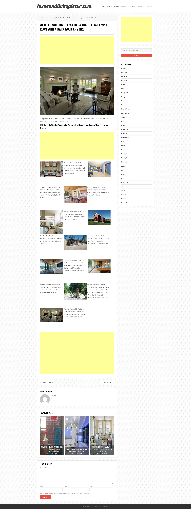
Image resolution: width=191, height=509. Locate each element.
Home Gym (124, 129)
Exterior (123, 105)
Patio (122, 170)
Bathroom (132, 6)
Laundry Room (125, 158)
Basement (124, 72)
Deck (122, 88)
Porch (123, 178)
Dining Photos (125, 93)
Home (103, 6)
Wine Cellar (124, 203)
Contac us (150, 6)
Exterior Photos (125, 109)
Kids (122, 141)
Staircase (123, 194)
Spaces (123, 190)
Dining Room (141, 6)
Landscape (124, 150)
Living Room (124, 6)
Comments (43, 468)
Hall (122, 121)
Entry (122, 101)
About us (109, 6)
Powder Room (125, 182)
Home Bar (124, 125)
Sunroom (124, 199)
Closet (123, 84)
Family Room (125, 113)
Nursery (123, 166)
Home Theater (125, 137)
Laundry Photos (125, 154)
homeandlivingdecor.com (64, 5)
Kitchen (116, 6)
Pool (122, 174)
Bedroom (124, 80)
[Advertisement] (77, 50)
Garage (123, 117)
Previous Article (48, 382)
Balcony (123, 68)
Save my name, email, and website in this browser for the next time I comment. (65, 493)
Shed (122, 186)
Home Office (124, 133)
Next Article (107, 382)
